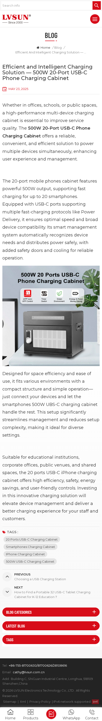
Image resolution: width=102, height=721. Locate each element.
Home (45, 47)
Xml (23, 701)
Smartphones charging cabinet (30, 547)
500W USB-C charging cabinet (30, 561)
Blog (58, 47)
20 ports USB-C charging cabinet (32, 539)
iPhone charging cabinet (25, 554)
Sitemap (9, 701)
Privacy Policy (40, 701)
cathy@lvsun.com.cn (29, 672)
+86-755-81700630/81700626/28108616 (38, 665)
